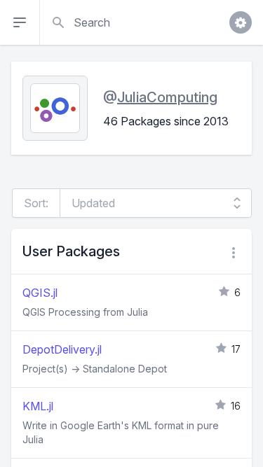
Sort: (36, 203)
